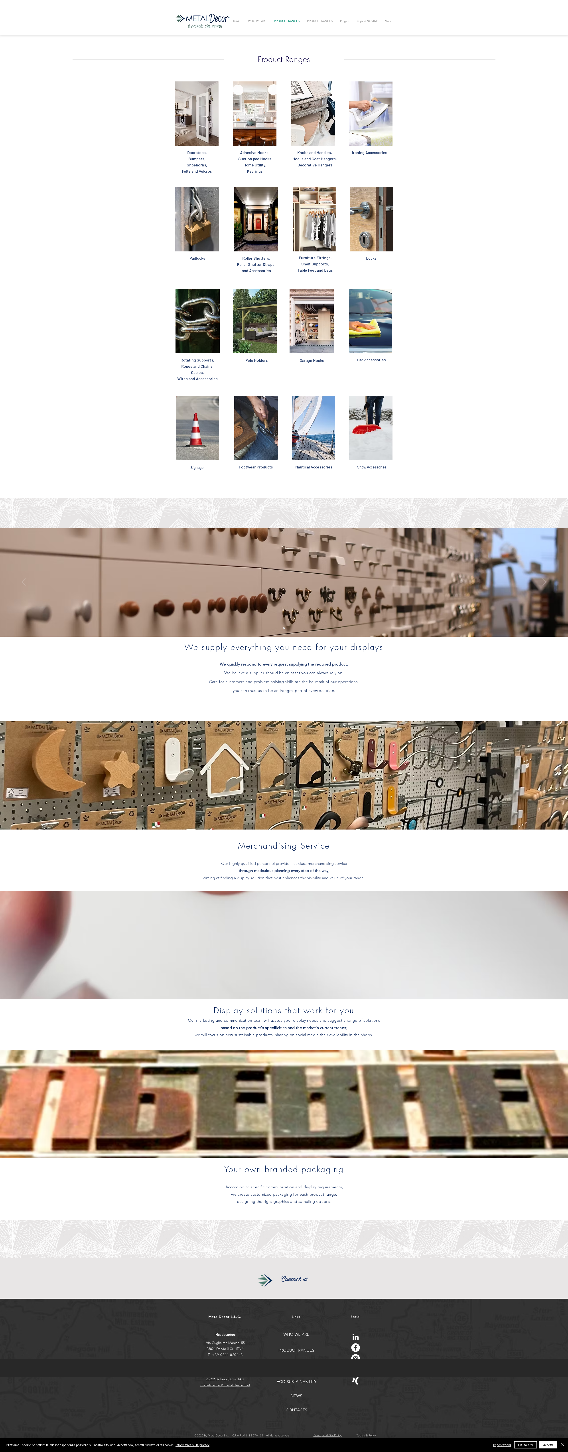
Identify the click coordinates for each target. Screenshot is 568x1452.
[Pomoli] (284, 628)
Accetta (548, 1445)
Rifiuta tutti (525, 1445)
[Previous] (24, 582)
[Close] (562, 1444)
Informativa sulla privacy (192, 1445)
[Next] (544, 582)
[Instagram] (355, 1358)
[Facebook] (355, 1347)
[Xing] (355, 1380)
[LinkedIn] (355, 1336)
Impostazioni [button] (502, 1445)
